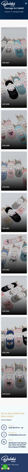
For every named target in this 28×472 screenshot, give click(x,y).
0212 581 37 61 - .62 (16, 428)
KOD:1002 (5, 311)
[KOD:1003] (14, 254)
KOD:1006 (5, 104)
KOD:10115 (6, 394)
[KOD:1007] (14, 46)
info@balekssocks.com (17, 435)
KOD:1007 (5, 63)
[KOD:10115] (14, 378)
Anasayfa (7, 11)
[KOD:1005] (14, 336)
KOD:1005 (5, 353)
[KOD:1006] (14, 88)
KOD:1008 (5, 146)
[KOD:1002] (14, 295)
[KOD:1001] (14, 212)
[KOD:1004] (14, 171)
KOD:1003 (5, 270)
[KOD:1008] (14, 129)
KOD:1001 (5, 228)
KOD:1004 (5, 187)
